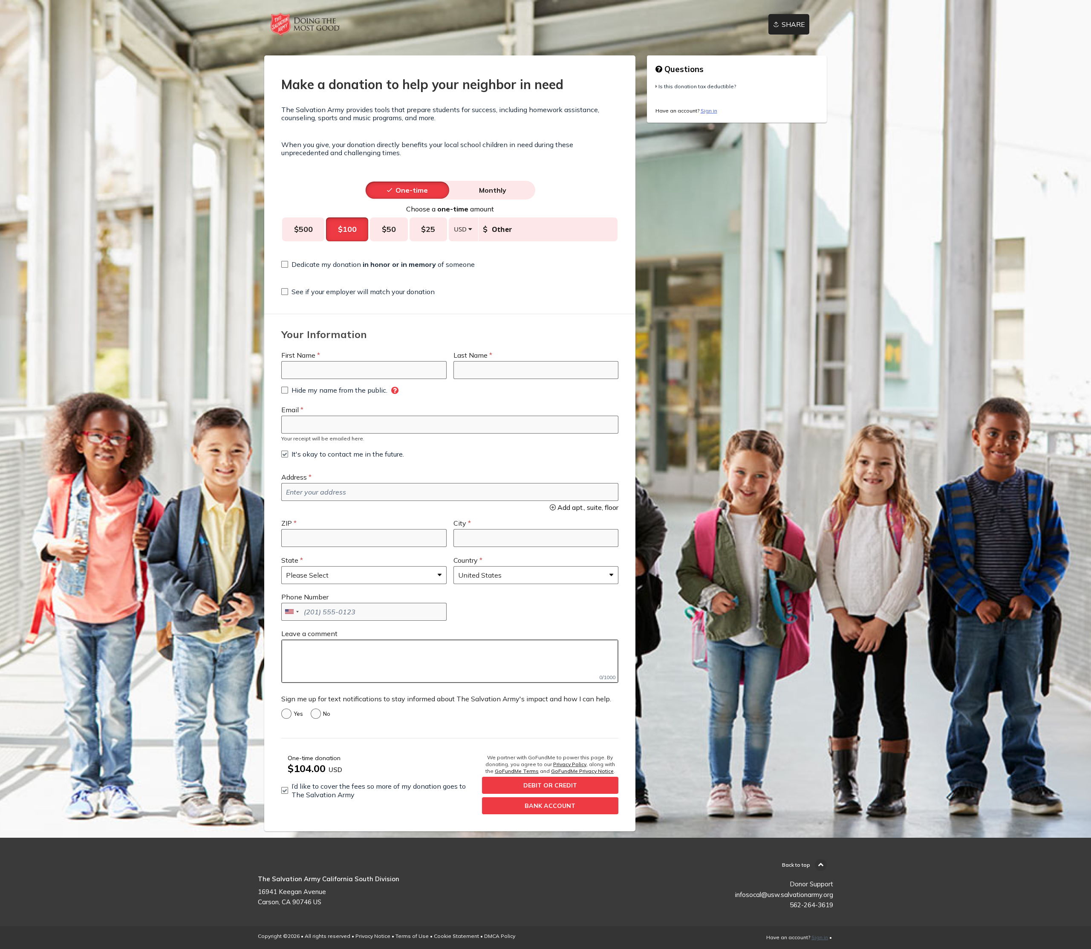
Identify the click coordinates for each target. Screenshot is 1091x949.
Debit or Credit (550, 785)
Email (290, 409)
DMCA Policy (499, 936)
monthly (492, 190)
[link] (305, 24)
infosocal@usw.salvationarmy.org (784, 895)
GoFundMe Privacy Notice (582, 771)
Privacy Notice (372, 936)
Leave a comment (309, 633)
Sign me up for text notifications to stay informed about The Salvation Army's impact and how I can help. (446, 698)
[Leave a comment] (450, 661)
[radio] (411, 190)
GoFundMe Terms (517, 771)
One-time (411, 190)
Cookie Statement (456, 936)
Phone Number (305, 597)
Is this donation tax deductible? (697, 86)
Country (465, 560)
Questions (683, 69)
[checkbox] (378, 264)
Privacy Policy (569, 764)
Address (294, 477)
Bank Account (550, 806)
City (459, 523)
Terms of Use (412, 936)
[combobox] (291, 611)
